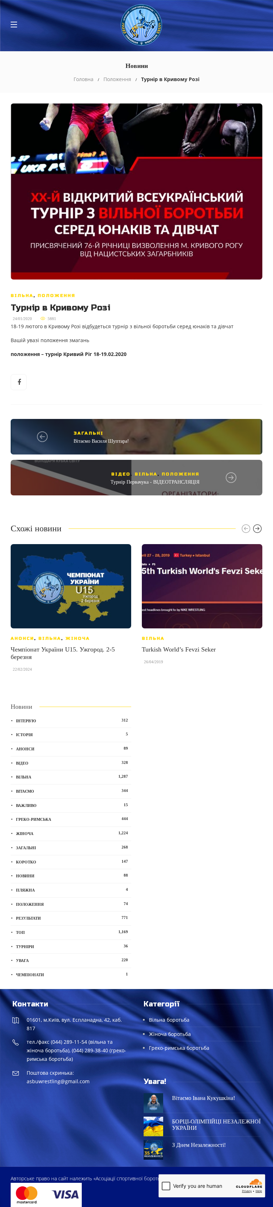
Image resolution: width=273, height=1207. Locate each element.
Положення (117, 79)
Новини (72, 875)
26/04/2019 (153, 662)
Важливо (72, 805)
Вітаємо (72, 790)
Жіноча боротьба (170, 1034)
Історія (72, 734)
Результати (72, 917)
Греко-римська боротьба (179, 1047)
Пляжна (72, 889)
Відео (120, 474)
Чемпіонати (72, 974)
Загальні (88, 433)
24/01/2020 (22, 319)
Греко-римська (72, 819)
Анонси (22, 638)
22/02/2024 (22, 669)
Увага (72, 960)
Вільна (22, 295)
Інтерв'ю (72, 720)
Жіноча (77, 638)
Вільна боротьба (169, 1019)
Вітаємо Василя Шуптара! (101, 441)
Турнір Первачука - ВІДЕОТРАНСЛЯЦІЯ (155, 482)
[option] (70, 611)
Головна (83, 79)
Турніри (72, 946)
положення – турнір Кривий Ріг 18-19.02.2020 (69, 354)
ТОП (72, 932)
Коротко (72, 861)
